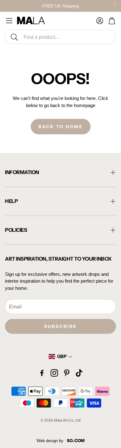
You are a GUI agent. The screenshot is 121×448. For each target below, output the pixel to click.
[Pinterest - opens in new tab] (66, 373)
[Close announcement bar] (114, 4)
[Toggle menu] (9, 20)
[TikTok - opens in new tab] (79, 373)
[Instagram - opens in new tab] (54, 373)
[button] (60, 37)
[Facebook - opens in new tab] (42, 373)
